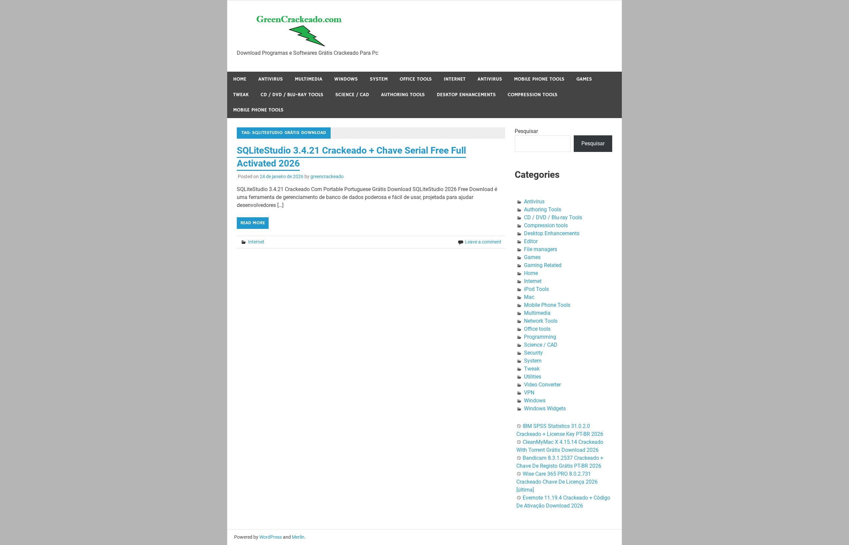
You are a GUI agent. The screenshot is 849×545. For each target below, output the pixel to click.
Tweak (241, 95)
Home (239, 79)
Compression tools (532, 95)
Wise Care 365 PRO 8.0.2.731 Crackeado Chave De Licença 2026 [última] (557, 482)
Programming (540, 337)
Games (584, 79)
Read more (252, 223)
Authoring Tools (403, 95)
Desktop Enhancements (466, 95)
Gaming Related (542, 265)
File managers (540, 249)
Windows (346, 79)
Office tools (416, 79)
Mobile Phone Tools (539, 79)
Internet (455, 79)
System (379, 79)
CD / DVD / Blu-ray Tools (292, 95)
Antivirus (270, 79)
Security (533, 353)
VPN (529, 392)
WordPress (270, 537)
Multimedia (308, 79)
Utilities (532, 377)
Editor (531, 241)
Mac (529, 297)
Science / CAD (352, 95)
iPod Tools (536, 289)
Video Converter (542, 384)
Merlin (298, 537)
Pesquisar (526, 131)
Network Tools (540, 321)
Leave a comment (483, 241)
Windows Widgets (545, 408)
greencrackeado (327, 176)
